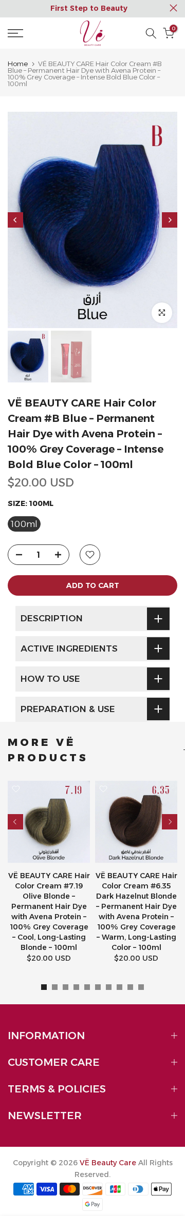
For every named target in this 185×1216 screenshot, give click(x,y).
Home (18, 63)
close (173, 8)
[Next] (169, 220)
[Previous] (15, 220)
